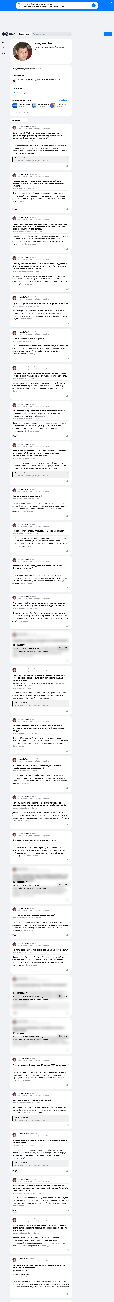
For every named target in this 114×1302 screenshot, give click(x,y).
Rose (22, 1277)
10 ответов (30, 1145)
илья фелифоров (26, 1068)
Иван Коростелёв (27, 271)
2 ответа (33, 378)
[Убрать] (30, 34)
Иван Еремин (25, 808)
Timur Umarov (26, 458)
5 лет (30, 126)
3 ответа (30, 571)
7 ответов (35, 141)
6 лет (30, 559)
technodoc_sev (22, 93)
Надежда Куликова (27, 918)
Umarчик (24, 843)
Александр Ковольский (29, 231)
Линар (23, 188)
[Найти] (69, 34)
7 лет (30, 1219)
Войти (108, 34)
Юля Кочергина (26, 533)
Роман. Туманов (26, 341)
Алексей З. (25, 378)
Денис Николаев (27, 608)
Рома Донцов (25, 141)
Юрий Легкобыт (26, 306)
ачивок (25, 112)
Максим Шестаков (27, 499)
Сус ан (23, 952)
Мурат (23, 688)
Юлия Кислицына (27, 418)
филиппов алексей (27, 1103)
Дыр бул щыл (25, 733)
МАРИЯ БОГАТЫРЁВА (28, 1193)
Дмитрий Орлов (26, 1233)
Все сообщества (63, 100)
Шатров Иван (25, 771)
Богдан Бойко (24, 34)
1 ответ (41, 231)
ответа (16, 112)
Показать (63, 648)
